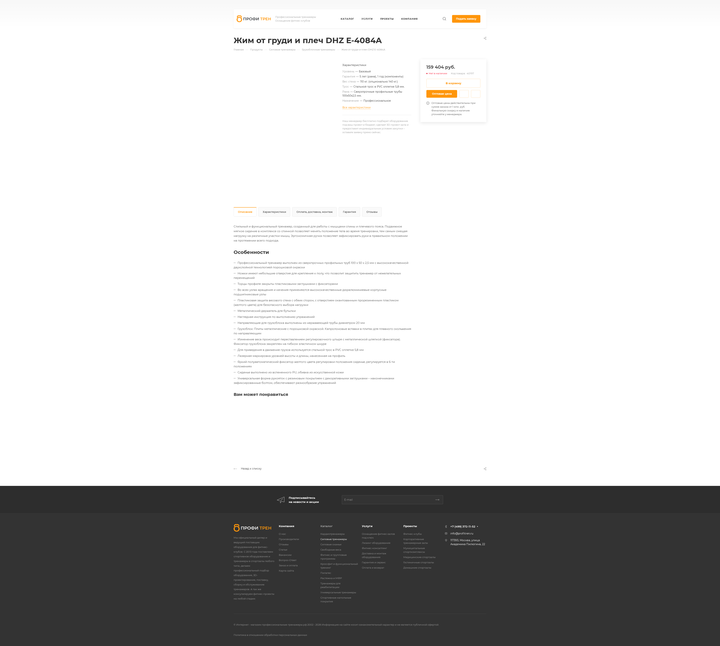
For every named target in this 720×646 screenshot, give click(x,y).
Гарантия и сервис (374, 562)
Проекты (410, 526)
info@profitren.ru (461, 533)
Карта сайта (286, 570)
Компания (286, 526)
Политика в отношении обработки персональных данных (270, 634)
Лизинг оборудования (376, 542)
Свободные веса (330, 549)
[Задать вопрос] (464, 94)
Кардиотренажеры (332, 533)
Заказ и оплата (288, 565)
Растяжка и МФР (331, 578)
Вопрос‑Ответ (287, 560)
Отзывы (372, 212)
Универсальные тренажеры (338, 592)
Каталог (326, 526)
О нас (282, 533)
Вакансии (285, 554)
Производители (289, 539)
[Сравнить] (475, 94)
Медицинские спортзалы (419, 557)
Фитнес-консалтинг (374, 548)
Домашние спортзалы (417, 567)
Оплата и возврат (373, 567)
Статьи (283, 549)
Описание (245, 212)
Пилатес (325, 572)
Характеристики (274, 212)
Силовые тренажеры (333, 539)
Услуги (367, 526)
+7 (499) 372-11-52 (381, 5)
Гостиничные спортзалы (418, 562)
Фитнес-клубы (412, 533)
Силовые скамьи (330, 544)
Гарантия (349, 212)
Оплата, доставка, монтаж (314, 212)
